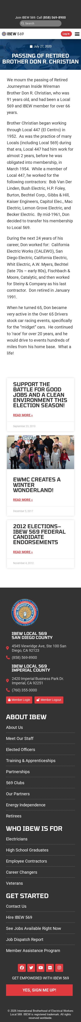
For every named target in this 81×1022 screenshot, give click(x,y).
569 (20, 33)
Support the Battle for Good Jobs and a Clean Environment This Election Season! (40, 394)
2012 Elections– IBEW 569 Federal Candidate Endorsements (39, 534)
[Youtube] (40, 968)
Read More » (23, 415)
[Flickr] (50, 968)
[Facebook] (22, 968)
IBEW (11, 33)
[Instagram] (59, 968)
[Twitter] (31, 968)
